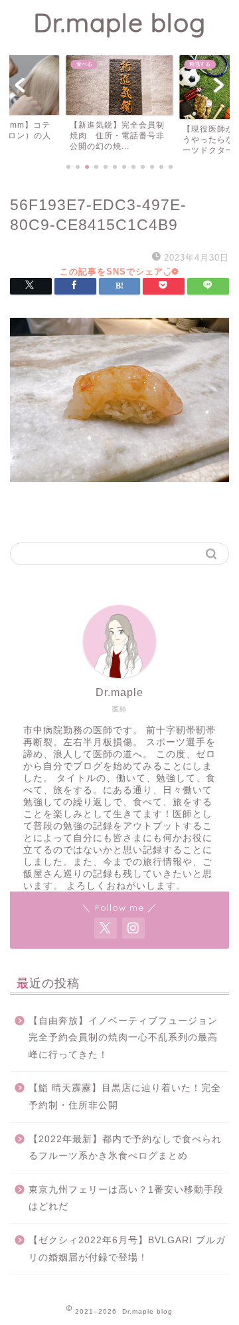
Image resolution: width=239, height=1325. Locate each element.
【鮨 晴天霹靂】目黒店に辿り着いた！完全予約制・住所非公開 (125, 1096)
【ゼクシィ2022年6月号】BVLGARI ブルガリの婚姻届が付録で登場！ (127, 1249)
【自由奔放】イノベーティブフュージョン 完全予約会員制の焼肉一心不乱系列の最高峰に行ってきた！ (128, 1038)
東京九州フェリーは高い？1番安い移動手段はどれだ (126, 1198)
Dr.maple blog (119, 23)
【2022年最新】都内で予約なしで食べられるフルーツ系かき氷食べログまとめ (125, 1147)
